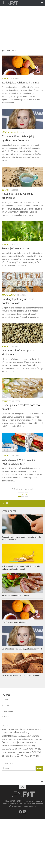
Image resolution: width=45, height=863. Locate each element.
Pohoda (27, 742)
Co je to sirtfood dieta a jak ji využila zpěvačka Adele (22, 649)
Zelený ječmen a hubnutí (16, 248)
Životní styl (34, 756)
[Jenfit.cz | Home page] (13, 3)
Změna (21, 755)
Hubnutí (5, 79)
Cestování (18, 729)
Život (27, 756)
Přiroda (18, 746)
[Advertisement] (22, 24)
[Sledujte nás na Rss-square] (24, 812)
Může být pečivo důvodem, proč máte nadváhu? (21, 675)
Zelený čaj (13, 756)
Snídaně (13, 749)
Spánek (24, 749)
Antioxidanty (7, 729)
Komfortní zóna (27, 736)
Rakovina (24, 746)
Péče (13, 746)
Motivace (9, 739)
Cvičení (30, 729)
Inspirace (29, 733)
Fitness (11, 733)
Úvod (6, 700)
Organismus (29, 739)
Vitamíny (6, 752)
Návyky (21, 739)
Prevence (6, 745)
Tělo (39, 749)
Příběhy (5, 132)
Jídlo (15, 736)
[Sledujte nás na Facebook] (20, 812)
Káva (3, 739)
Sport (18, 749)
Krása (36, 736)
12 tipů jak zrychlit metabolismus (20, 82)
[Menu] (42, 3)
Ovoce (21, 742)
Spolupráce (8, 711)
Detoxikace (38, 729)
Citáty (25, 729)
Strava (30, 749)
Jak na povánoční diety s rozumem (15, 596)
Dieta (4, 732)
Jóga (19, 736)
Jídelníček (7, 736)
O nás (6, 705)
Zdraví (5, 190)
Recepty (6, 401)
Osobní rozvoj (10, 742)
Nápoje (15, 739)
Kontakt (7, 716)
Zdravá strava (23, 752)
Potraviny (34, 742)
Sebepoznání (5, 749)
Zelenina (5, 756)
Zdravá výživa (8, 295)
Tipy (35, 748)
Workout (13, 753)
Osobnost (39, 739)
